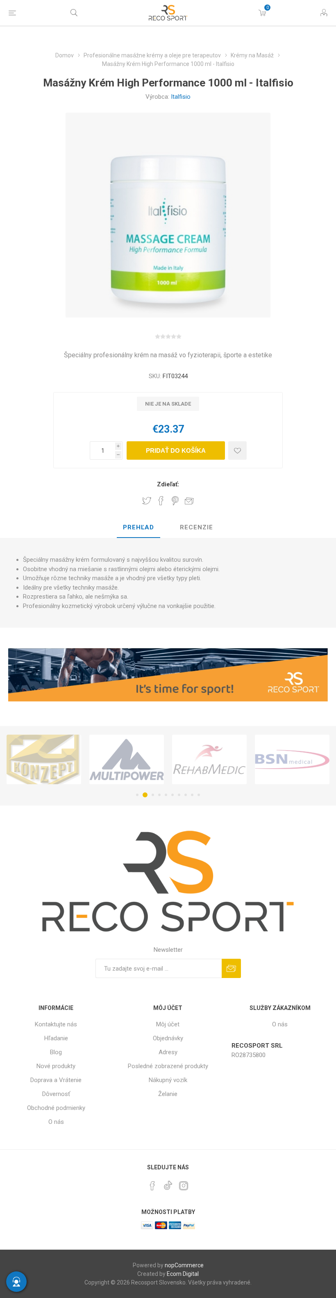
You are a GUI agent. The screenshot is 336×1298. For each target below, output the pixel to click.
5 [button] (166, 795)
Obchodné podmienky (56, 1108)
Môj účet (167, 1024)
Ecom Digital (183, 1274)
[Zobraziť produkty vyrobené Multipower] (48, 759)
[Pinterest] (152, 1185)
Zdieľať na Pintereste (175, 500)
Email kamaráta (189, 500)
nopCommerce (184, 1265)
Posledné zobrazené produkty (168, 1066)
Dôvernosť (56, 1094)
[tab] (138, 527)
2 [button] (144, 795)
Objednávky (168, 1038)
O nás (56, 1122)
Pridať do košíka (176, 450)
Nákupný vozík (168, 1080)
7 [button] (179, 795)
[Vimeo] (168, 1183)
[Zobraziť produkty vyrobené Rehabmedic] (131, 759)
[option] (48, 759)
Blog (56, 1052)
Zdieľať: (168, 484)
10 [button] (199, 795)
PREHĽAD (138, 527)
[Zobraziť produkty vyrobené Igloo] (296, 759)
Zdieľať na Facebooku (161, 500)
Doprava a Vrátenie (56, 1080)
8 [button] (185, 795)
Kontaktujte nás (56, 1024)
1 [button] (137, 795)
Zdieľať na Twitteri (146, 500)
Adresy (168, 1052)
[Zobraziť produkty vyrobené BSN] (214, 759)
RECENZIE (196, 527)
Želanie (167, 1094)
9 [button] (192, 795)
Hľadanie (56, 1038)
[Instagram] (183, 1185)
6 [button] (172, 795)
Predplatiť (231, 968)
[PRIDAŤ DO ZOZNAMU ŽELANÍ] (237, 450)
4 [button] (159, 795)
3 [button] (151, 794)
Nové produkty (55, 1066)
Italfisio (181, 96)
